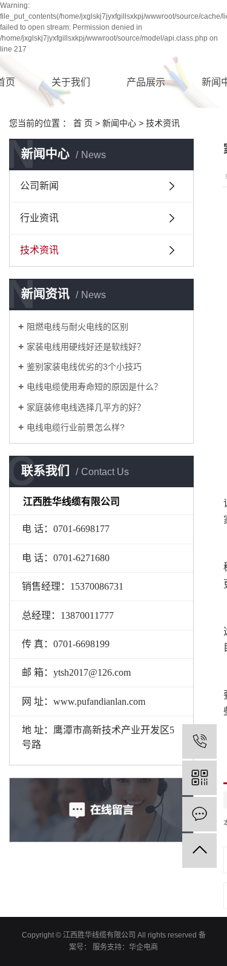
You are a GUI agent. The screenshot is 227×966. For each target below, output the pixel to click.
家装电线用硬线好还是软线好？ (86, 346)
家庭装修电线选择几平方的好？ (86, 407)
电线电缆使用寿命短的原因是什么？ (94, 386)
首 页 (83, 123)
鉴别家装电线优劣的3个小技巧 (84, 366)
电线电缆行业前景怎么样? (76, 427)
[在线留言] (199, 814)
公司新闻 (39, 186)
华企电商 (143, 947)
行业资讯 (39, 218)
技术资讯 (163, 123)
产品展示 (146, 82)
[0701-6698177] (199, 741)
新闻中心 (119, 123)
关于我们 (70, 82)
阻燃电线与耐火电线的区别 (77, 326)
